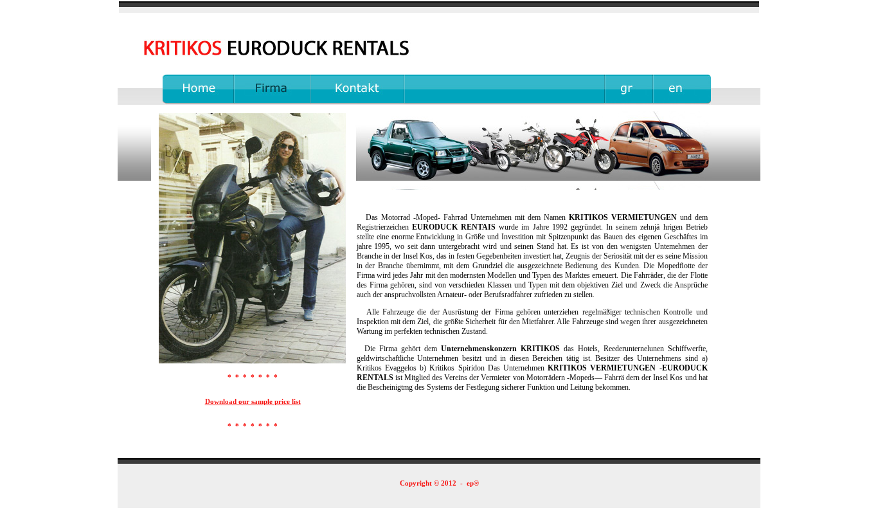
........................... (337, 79)
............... (187, 79)
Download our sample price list (253, 401)
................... (253, 79)
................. (621, 79)
